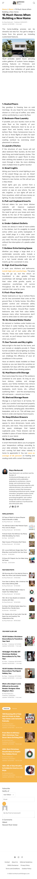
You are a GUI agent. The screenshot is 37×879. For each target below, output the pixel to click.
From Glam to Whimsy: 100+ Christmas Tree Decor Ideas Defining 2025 (15, 582)
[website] (10, 507)
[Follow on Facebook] (15, 857)
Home (4, 9)
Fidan (5, 644)
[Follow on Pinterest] (18, 507)
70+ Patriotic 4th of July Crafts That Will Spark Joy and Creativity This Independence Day (14, 616)
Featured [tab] (6, 708)
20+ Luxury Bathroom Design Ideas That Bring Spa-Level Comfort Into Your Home (14, 551)
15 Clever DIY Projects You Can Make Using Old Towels (15, 559)
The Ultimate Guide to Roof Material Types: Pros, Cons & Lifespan (15, 526)
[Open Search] (34, 3)
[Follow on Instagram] (15, 507)
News (11, 9)
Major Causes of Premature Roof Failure (14, 542)
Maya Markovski (8, 22)
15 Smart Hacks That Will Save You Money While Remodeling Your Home (14, 534)
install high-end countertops (14, 271)
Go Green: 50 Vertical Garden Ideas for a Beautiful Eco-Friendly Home (14, 607)
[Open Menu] (3, 3)
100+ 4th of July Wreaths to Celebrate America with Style (13, 599)
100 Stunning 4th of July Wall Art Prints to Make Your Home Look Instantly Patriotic (15, 574)
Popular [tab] (14, 708)
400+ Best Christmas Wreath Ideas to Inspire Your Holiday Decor (13, 590)
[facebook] (13, 507)
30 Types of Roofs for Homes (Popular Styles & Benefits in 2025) (13, 518)
